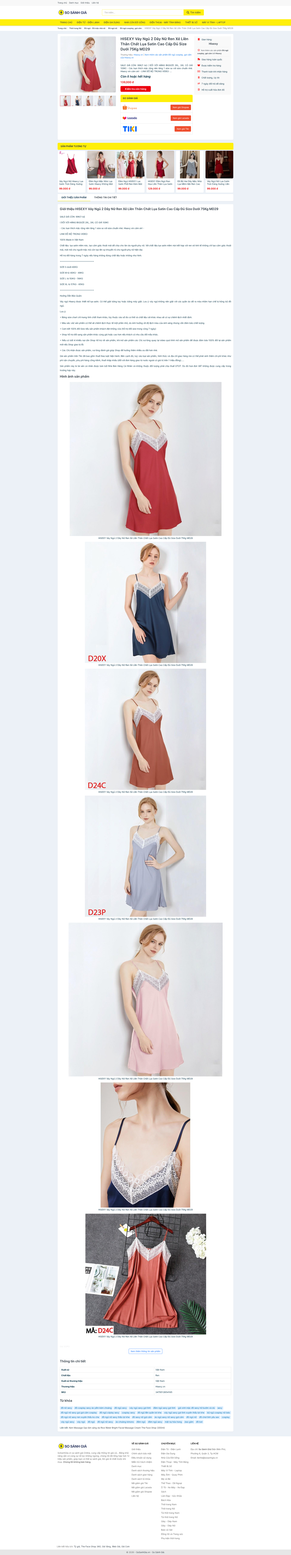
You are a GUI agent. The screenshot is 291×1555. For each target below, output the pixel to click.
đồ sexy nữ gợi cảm (142, 1417)
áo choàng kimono (125, 1422)
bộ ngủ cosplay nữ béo (218, 1412)
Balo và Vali (166, 1529)
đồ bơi (199, 1422)
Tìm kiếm (195, 12)
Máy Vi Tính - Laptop (213, 22)
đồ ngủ (91, 1422)
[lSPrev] (64, 64)
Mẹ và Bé (165, 1479)
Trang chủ (62, 3)
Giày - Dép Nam (169, 1521)
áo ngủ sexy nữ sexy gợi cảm (169, 1417)
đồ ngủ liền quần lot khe (149, 1412)
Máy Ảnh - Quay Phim (172, 1474)
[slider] (65, 101)
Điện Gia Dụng (112, 22)
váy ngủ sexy (67, 1422)
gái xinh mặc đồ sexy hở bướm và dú (196, 1408)
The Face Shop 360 (91, 1546)
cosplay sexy (128, 1412)
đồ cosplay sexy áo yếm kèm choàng (93, 1408)
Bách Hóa (166, 1500)
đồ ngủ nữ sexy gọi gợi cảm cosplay (79, 1412)
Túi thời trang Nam (170, 1513)
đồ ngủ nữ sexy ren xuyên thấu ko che (80, 1417)
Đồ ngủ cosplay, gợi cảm (131, 28)
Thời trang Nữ (75, 28)
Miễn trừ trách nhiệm (142, 1462)
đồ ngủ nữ (191, 1417)
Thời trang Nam (169, 1504)
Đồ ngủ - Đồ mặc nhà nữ (94, 28)
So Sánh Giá (158, 1552)
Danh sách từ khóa (141, 1479)
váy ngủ (81, 1422)
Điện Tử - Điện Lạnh (88, 22)
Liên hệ (95, 3)
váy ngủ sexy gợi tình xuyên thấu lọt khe (184, 1412)
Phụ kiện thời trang (170, 1538)
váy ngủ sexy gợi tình (140, 1408)
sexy (219, 1408)
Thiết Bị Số (191, 22)
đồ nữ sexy (66, 1408)
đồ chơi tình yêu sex (209, 1417)
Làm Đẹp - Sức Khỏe (171, 1496)
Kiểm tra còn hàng (135, 88)
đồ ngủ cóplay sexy (109, 1412)
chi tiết (105, 197)
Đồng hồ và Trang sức (172, 1534)
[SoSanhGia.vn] (73, 12)
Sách (163, 1491)
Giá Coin (125, 1546)
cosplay (226, 1417)
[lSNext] (111, 64)
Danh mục (74, 3)
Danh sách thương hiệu (143, 1470)
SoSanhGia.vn (143, 1552)
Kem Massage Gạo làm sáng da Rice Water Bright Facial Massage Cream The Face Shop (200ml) (117, 1427)
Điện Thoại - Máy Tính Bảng (165, 22)
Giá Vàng (106, 1546)
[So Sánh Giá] (73, 1446)
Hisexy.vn (138, 54)
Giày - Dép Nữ (168, 1525)
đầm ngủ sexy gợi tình (164, 1408)
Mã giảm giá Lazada (142, 1487)
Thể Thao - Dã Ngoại (171, 1483)
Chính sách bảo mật (141, 1453)
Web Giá (116, 1546)
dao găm (189, 1422)
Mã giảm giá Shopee (142, 1491)
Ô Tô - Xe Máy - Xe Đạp (173, 1487)
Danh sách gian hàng (142, 1474)
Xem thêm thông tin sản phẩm (145, 1351)
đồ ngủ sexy (120, 1408)
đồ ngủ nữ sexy (105, 1422)
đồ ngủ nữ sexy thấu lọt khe (116, 1417)
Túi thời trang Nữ (169, 1517)
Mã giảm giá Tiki (140, 1483)
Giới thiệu (85, 3)
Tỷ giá (77, 1546)
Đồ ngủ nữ (112, 28)
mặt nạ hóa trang (173, 1422)
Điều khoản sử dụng (141, 1457)
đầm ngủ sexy (155, 1422)
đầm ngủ (141, 1422)
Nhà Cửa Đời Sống (134, 22)
